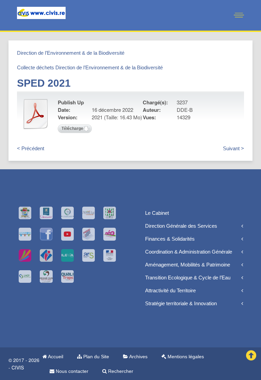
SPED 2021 (44, 83)
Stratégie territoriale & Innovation (181, 303)
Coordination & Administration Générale (188, 252)
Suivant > (233, 148)
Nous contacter (71, 371)
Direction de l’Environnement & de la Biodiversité (70, 53)
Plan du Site (95, 356)
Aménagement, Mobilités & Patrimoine (187, 264)
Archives (137, 356)
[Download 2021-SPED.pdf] (36, 114)
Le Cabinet (157, 213)
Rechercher (120, 371)
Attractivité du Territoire (170, 290)
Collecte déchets (35, 67)
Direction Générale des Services (181, 226)
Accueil (55, 356)
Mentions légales (185, 356)
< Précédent (30, 148)
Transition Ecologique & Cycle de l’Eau (187, 277)
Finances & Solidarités (170, 239)
